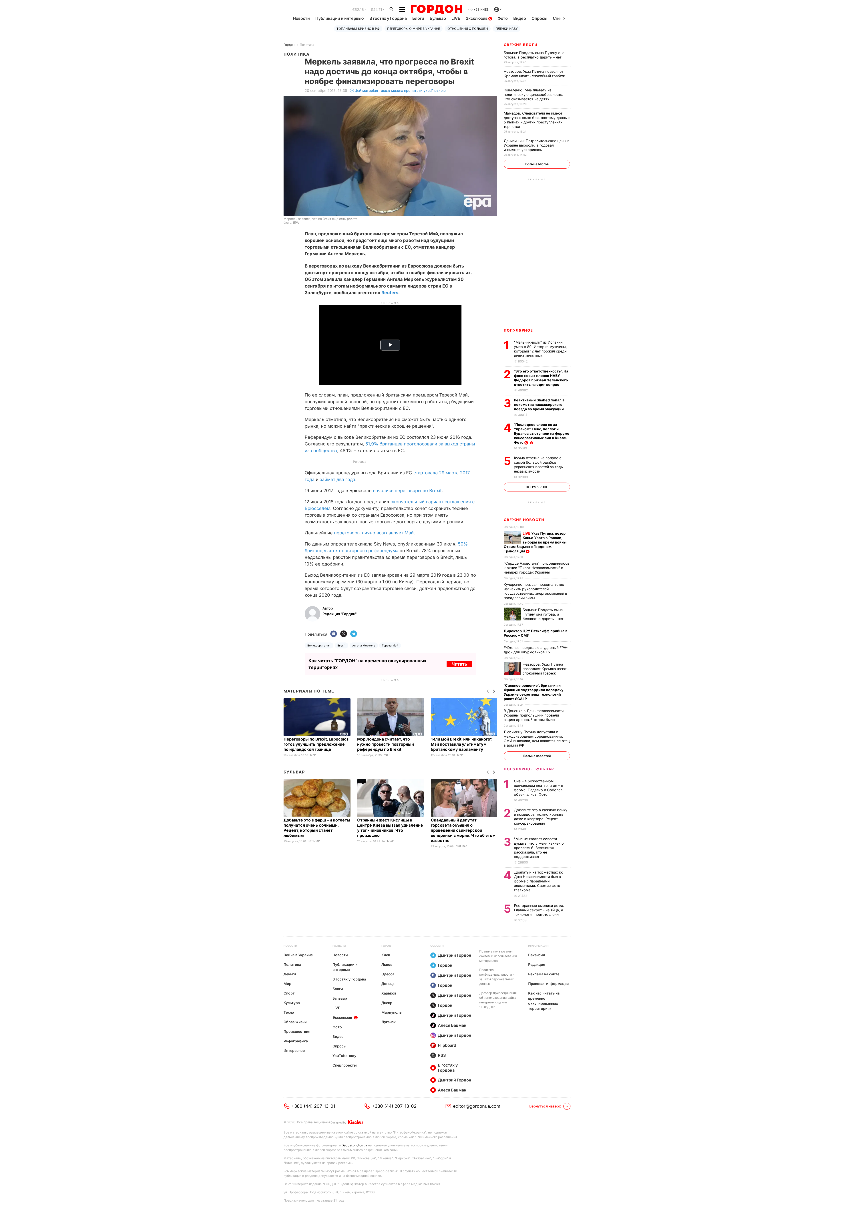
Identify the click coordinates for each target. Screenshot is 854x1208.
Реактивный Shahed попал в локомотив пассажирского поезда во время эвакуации (539, 404)
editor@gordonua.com (476, 1106)
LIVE (455, 18)
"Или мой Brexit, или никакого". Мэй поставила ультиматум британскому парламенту (461, 744)
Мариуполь (391, 1012)
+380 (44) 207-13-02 (394, 1106)
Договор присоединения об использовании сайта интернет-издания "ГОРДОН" (498, 1000)
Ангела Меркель (363, 645)
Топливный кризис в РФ (358, 28)
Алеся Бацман (452, 1025)
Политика (307, 44)
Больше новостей (537, 756)
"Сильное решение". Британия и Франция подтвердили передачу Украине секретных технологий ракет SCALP (533, 692)
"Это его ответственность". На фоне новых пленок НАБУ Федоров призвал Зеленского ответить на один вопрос (541, 378)
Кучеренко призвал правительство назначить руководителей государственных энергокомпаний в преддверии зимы (535, 591)
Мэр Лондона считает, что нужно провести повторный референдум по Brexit (385, 744)
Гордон (289, 44)
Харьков (388, 993)
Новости (301, 18)
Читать (459, 664)
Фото (502, 18)
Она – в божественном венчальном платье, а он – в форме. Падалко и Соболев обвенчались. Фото (538, 788)
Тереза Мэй (390, 645)
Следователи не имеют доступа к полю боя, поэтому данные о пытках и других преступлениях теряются (537, 120)
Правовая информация (548, 983)
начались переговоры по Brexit (407, 490)
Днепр (386, 1003)
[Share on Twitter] (343, 634)
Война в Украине (298, 955)
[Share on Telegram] (353, 634)
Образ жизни (295, 1022)
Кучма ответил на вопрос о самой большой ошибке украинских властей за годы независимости (539, 464)
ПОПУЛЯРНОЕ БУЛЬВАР (529, 769)
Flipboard (447, 1045)
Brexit (341, 645)
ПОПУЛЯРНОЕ (518, 330)
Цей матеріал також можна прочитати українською (400, 91)
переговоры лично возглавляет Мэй (374, 533)
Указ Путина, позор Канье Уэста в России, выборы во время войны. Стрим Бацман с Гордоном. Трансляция (535, 542)
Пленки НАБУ (506, 28)
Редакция (536, 964)
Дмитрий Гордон (454, 955)
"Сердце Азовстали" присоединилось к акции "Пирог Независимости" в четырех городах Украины (536, 567)
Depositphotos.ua (354, 1145)
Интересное (294, 1050)
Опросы (539, 18)
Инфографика (296, 1041)
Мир (313, 754)
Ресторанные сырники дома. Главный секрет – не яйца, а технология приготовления (539, 910)
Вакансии (536, 955)
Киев (385, 955)
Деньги (290, 974)
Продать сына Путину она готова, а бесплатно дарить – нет (534, 54)
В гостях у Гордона (388, 18)
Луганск (388, 1022)
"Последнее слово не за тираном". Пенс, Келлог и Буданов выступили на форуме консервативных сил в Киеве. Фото (541, 433)
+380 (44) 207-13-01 (313, 1106)
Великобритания (319, 645)
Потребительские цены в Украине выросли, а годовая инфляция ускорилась (536, 145)
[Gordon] (436, 9)
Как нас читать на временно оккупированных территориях (544, 1001)
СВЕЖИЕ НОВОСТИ (524, 519)
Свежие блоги (520, 44)
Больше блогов (537, 164)
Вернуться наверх (545, 1106)
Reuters (389, 292)
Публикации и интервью (339, 18)
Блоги (418, 18)
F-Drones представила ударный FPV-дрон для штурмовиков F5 (536, 649)
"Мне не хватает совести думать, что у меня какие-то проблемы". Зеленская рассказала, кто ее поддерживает (539, 848)
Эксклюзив (477, 18)
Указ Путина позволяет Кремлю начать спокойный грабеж (535, 73)
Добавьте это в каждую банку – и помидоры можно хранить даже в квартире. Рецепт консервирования (542, 816)
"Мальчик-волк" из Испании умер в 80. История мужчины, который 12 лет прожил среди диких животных (540, 349)
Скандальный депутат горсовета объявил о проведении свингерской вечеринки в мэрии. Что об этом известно (463, 830)
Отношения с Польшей (467, 28)
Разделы (339, 945)
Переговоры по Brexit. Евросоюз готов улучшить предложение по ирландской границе (316, 744)
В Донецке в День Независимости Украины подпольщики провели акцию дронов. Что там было (534, 715)
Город (386, 945)
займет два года (337, 479)
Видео (519, 18)
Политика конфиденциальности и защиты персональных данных (496, 977)
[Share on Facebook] (333, 634)
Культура (292, 1003)
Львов (386, 964)
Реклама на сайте (543, 974)
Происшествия (297, 1031)
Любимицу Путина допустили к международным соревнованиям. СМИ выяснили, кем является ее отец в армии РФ (537, 738)
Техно (289, 1012)
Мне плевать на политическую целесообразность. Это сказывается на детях (533, 94)
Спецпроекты (344, 1065)
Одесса (387, 974)
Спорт (289, 993)
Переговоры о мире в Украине (413, 28)
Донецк (388, 983)
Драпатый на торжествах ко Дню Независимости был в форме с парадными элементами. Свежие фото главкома (538, 881)
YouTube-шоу (344, 1055)
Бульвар (438, 18)
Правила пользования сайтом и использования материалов (498, 955)
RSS (442, 1055)
